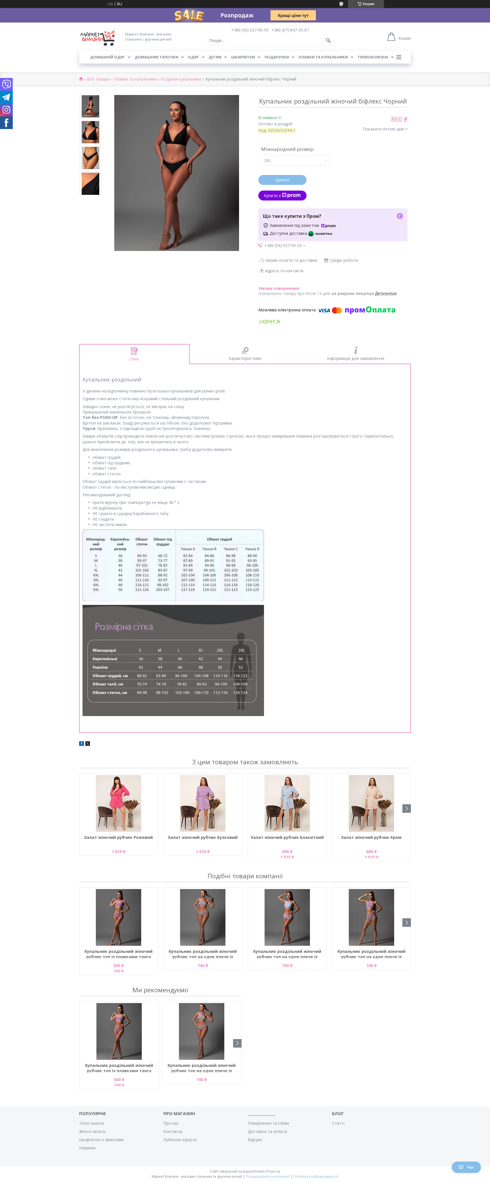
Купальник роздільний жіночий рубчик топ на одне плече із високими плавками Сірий (203, 954)
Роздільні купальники (180, 79)
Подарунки (277, 57)
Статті (338, 1123)
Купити (282, 180)
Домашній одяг (107, 57)
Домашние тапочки (156, 57)
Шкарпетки (243, 57)
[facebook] (81, 744)
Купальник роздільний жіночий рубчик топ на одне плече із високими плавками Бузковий (371, 954)
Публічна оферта (180, 1139)
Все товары (98, 79)
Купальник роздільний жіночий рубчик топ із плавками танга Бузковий (119, 954)
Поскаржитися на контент (268, 1176)
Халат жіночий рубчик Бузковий (203, 837)
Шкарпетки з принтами (101, 1139)
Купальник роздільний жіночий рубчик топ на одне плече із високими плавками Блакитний (287, 954)
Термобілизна (373, 57)
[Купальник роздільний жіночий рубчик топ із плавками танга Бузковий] (118, 917)
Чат (470, 1167)
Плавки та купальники (323, 57)
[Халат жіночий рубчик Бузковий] (202, 803)
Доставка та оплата (267, 1131)
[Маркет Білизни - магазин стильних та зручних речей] (97, 36)
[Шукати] (328, 40)
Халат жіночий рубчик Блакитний (287, 837)
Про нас (171, 1123)
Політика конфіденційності (315, 1176)
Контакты (172, 1131)
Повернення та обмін (268, 1123)
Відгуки (255, 1139)
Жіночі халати (92, 1131)
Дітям (215, 57)
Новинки (87, 1148)
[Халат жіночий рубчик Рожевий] (118, 803)
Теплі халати (91, 1123)
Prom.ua (273, 1171)
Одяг (193, 57)
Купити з (272, 195)
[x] (87, 744)
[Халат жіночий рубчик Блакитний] (287, 803)
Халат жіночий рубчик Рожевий (118, 837)
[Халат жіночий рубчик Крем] (371, 803)
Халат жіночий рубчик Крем (371, 837)
